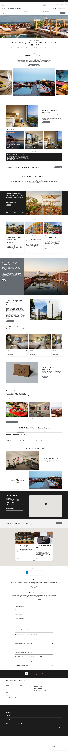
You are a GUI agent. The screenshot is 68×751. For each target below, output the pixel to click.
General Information (18, 614)
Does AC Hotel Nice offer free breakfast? (22, 665)
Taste (34, 186)
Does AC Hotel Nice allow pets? (20, 639)
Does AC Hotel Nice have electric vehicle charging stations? (25, 661)
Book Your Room (46, 122)
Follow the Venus (10, 321)
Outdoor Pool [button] (53, 437)
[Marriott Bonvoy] (64, 1)
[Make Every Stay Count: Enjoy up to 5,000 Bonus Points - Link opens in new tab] (15, 140)
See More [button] (51, 49)
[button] (58, 1)
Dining (52, 4)
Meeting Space (24, 440)
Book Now (45, 376)
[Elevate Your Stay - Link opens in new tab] (34, 140)
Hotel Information (18, 609)
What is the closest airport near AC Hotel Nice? (23, 652)
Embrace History (28, 250)
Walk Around (9, 250)
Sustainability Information (19, 623)
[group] (34, 203)
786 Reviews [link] (19, 8)
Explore (8, 205)
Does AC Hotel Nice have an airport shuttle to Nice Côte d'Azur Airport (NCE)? (29, 656)
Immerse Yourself (47, 250)
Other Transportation (10, 508)
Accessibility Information (19, 618)
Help (15, 731)
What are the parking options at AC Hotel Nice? (23, 643)
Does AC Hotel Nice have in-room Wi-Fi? (22, 647)
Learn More (49, 463)
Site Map (7, 731)
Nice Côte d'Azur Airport (11, 504)
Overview (44, 4)
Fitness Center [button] (38, 440)
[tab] (20, 431)
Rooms (49, 4)
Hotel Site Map (11, 731)
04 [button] (50, 292)
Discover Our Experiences (34, 65)
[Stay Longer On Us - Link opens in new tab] (53, 140)
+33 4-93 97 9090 (62, 8)
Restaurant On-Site (25, 437)
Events (62, 4)
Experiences (57, 4)
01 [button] (40, 292)
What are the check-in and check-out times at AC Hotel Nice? (26, 634)
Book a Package (58, 167)
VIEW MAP (54, 8)
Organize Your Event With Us (11, 421)
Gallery (65, 4)
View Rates (10, 354)
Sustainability (9, 437)
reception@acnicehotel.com (40, 690)
